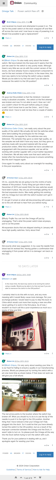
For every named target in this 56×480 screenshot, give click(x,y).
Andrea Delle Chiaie (14, 93)
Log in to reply (45, 47)
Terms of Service (24, 469)
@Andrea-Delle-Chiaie (13, 128)
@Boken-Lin (7, 279)
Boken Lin (10, 56)
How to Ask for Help (41, 469)
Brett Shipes (11, 22)
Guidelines (10, 469)
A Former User (12, 178)
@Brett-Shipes (10, 60)
